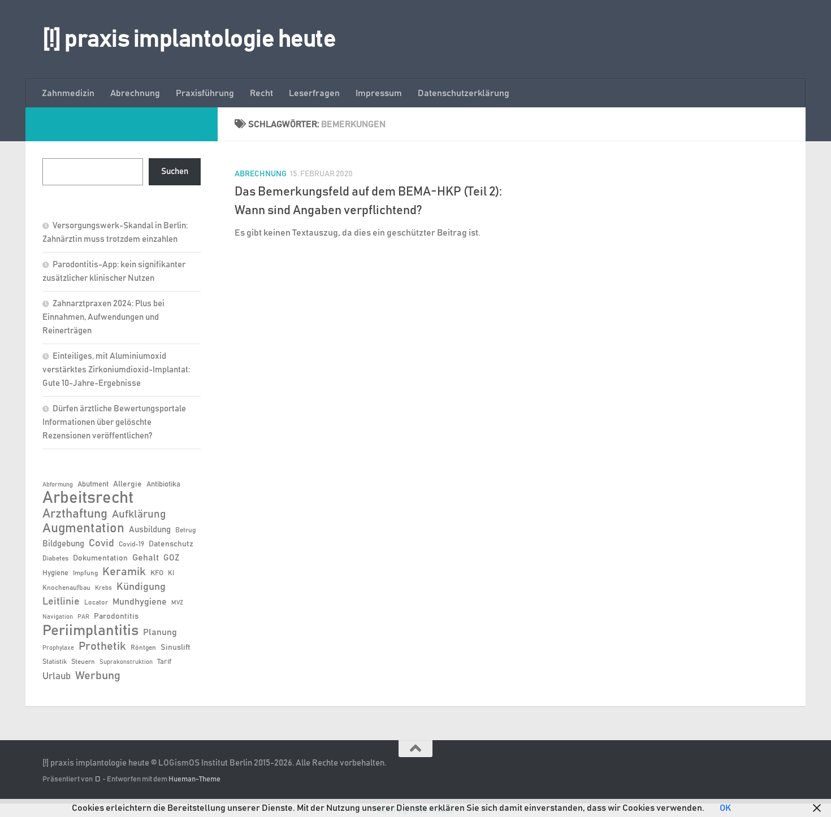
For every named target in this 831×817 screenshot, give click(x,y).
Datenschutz (171, 544)
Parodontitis (116, 616)
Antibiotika (163, 484)
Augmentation (83, 528)
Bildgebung (63, 544)
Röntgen (143, 647)
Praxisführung (205, 93)
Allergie (127, 484)
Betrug (185, 530)
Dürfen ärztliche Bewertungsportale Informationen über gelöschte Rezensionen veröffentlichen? (114, 422)
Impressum (379, 93)
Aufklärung (139, 514)
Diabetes (55, 558)
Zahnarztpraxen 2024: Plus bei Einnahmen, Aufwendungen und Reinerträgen (103, 317)
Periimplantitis (90, 630)
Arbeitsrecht (87, 498)
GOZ (171, 558)
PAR (83, 617)
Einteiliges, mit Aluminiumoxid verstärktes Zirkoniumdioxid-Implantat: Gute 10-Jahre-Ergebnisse (116, 370)
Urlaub (56, 676)
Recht (261, 93)
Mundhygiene (139, 602)
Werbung (97, 675)
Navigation (57, 617)
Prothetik (102, 646)
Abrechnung (135, 93)
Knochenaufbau (66, 587)
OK (725, 807)
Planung (160, 632)
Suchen (174, 171)
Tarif (164, 662)
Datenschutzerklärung (463, 93)
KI (171, 573)
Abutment (93, 484)
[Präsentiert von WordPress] (97, 779)
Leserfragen (314, 93)
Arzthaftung (74, 514)
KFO (156, 573)
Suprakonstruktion (126, 662)
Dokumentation (100, 558)
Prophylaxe (58, 648)
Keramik (124, 571)
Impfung (85, 573)
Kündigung (141, 587)
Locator (96, 602)
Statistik (54, 661)
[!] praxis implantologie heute (189, 39)
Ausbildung (150, 529)
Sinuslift (176, 647)
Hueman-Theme (194, 779)
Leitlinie (61, 602)
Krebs (103, 588)
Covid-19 (131, 544)
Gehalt (145, 557)
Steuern (83, 661)
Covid (101, 543)
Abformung (57, 485)
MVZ (177, 603)
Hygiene (55, 573)
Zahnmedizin (68, 93)
